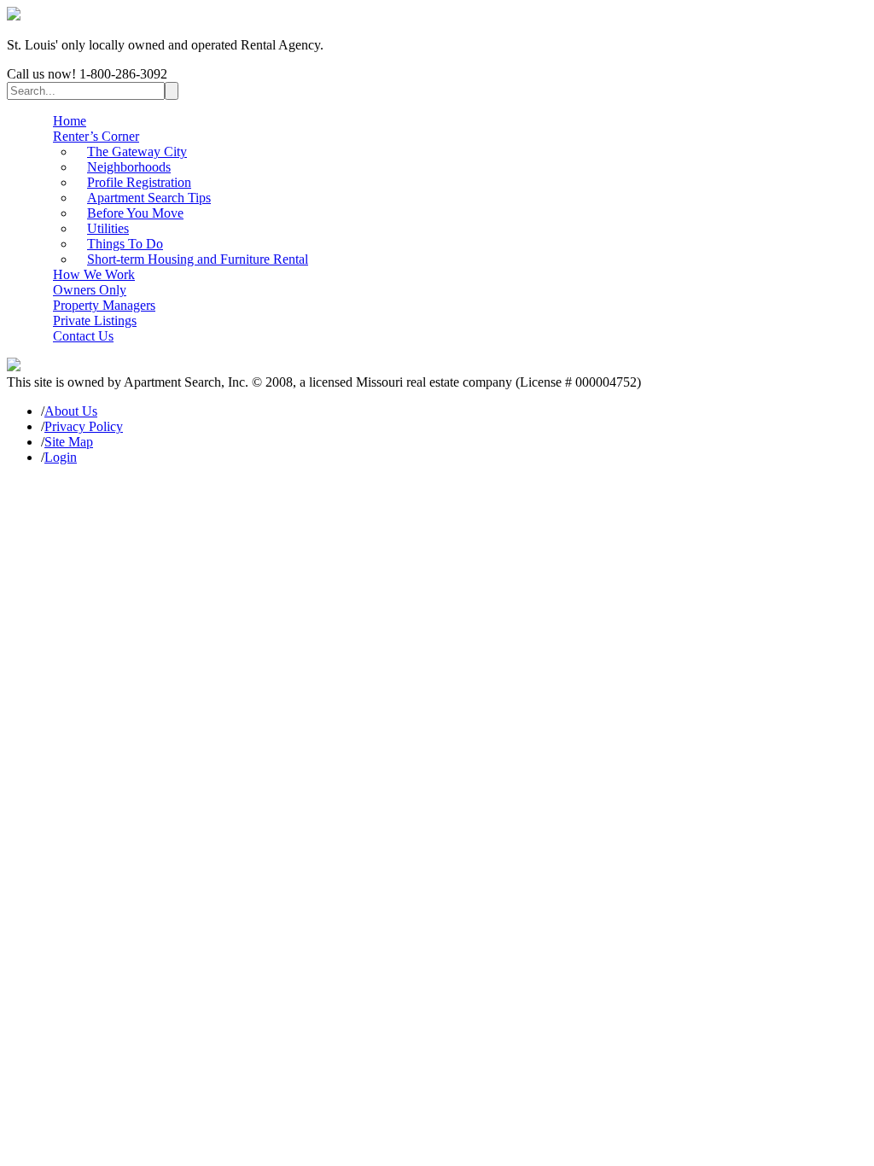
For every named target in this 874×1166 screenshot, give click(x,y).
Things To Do (125, 243)
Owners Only (89, 290)
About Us (70, 411)
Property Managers (104, 305)
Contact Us (83, 336)
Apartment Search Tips (149, 197)
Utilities (108, 228)
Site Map (68, 441)
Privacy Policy (83, 426)
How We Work (94, 274)
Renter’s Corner (96, 136)
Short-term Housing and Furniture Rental (197, 259)
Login (60, 457)
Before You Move (135, 213)
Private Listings (95, 320)
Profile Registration (139, 182)
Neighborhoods (129, 167)
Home (69, 121)
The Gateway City (137, 151)
